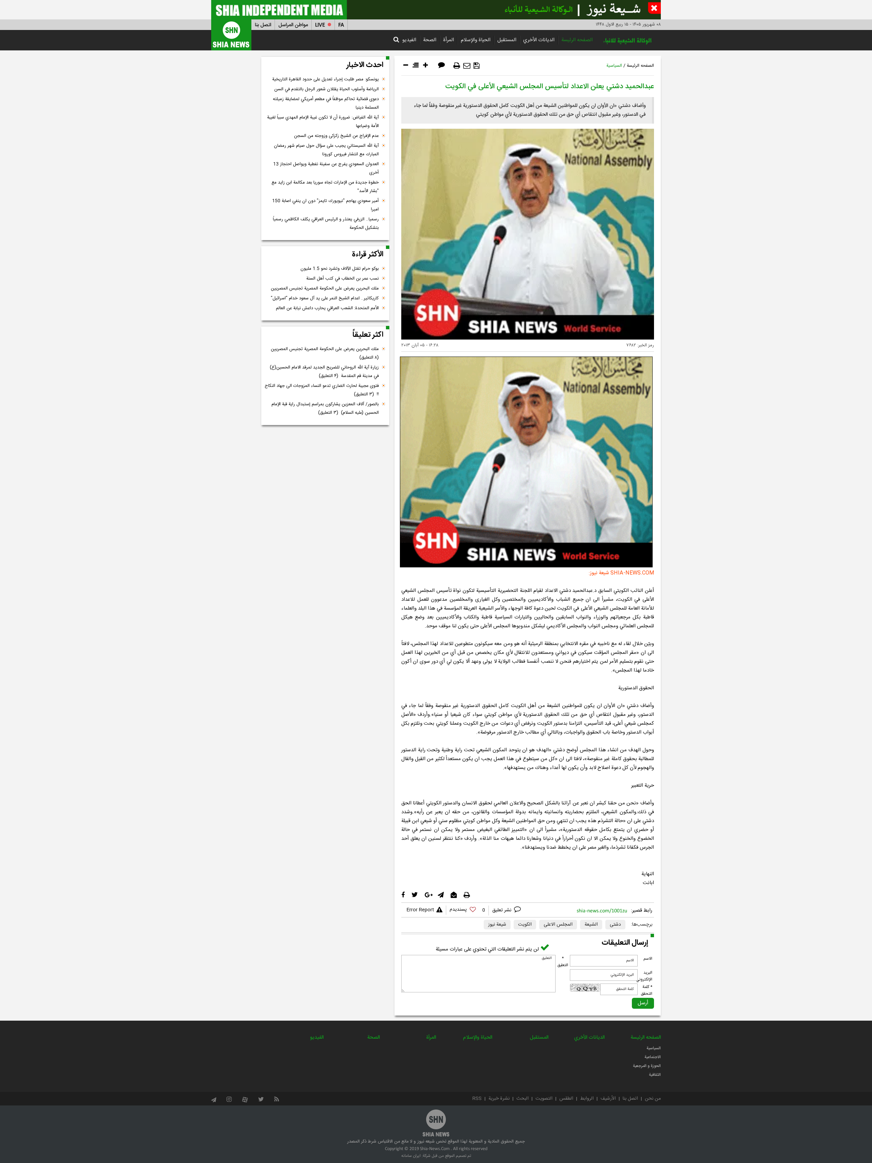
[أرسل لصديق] (466, 65)
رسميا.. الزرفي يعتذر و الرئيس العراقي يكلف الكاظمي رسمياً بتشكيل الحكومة (326, 224)
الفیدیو (409, 40)
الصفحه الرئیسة (577, 40)
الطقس (566, 1099)
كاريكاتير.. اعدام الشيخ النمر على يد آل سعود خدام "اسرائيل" (325, 298)
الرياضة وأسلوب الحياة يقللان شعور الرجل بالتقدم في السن (326, 89)
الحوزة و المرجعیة (647, 1066)
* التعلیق (562, 962)
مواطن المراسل (293, 25)
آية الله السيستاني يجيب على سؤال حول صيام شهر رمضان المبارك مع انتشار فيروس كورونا (326, 150)
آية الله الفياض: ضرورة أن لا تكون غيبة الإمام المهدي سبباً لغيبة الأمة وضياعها (323, 122)
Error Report (420, 910)
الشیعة (591, 925)
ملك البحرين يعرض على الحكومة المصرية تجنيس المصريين (325, 288)
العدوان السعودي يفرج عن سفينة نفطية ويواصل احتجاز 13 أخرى (326, 168)
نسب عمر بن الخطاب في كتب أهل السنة (342, 278)
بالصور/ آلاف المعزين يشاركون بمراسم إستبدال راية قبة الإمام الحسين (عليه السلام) (325, 408)
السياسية (614, 65)
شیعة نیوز (497, 925)
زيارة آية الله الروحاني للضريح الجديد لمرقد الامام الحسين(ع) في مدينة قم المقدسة (324, 372)
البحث (522, 1099)
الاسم (647, 958)
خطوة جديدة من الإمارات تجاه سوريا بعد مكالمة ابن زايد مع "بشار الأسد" (325, 187)
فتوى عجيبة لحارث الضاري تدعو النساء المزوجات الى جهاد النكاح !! (322, 390)
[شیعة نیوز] (436, 9)
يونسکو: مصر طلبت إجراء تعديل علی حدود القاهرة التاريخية (325, 79)
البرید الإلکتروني (644, 976)
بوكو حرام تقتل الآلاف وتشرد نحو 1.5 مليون (339, 268)
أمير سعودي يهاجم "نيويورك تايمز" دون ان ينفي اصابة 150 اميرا (325, 205)
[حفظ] (476, 65)
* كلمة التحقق (646, 990)
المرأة (448, 40)
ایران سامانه (411, 1155)
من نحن (653, 1099)
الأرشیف (608, 1099)
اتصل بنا (263, 25)
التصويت (543, 1099)
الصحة (429, 40)
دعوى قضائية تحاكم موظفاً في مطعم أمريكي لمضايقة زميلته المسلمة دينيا (326, 103)
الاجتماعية (652, 1057)
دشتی (615, 925)
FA (341, 25)
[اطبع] (456, 65)
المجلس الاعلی (558, 925)
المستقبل (506, 40)
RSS (477, 1099)
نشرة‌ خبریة (499, 1099)
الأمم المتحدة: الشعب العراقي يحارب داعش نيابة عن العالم (327, 308)
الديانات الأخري (539, 40)
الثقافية (655, 1074)
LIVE (320, 25)
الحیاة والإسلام (475, 40)
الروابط (587, 1099)
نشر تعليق (502, 910)
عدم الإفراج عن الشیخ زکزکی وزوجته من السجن (336, 136)
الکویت (525, 925)
